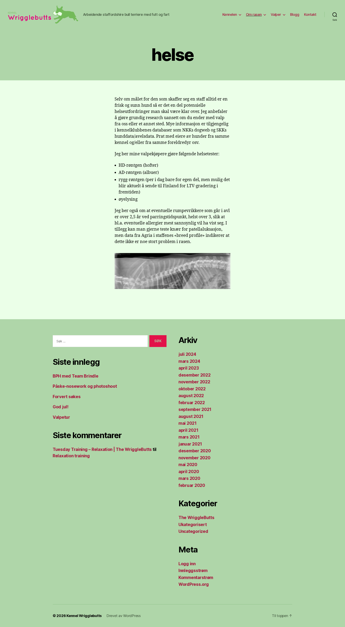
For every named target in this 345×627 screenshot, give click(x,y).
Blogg (294, 14)
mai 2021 (187, 423)
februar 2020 (191, 485)
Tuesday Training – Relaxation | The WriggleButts (102, 449)
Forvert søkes (67, 396)
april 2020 (188, 471)
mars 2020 (189, 478)
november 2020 (194, 457)
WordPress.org (193, 584)
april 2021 (188, 430)
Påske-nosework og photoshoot (85, 386)
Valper (276, 14)
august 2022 (191, 395)
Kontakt (310, 14)
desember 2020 (194, 450)
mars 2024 (189, 361)
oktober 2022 (192, 388)
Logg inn (187, 563)
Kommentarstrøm (195, 577)
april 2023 (188, 368)
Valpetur (61, 417)
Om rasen (254, 14)
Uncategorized (193, 531)
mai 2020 (187, 464)
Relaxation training (71, 455)
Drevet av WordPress (123, 616)
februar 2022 (191, 402)
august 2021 (190, 416)
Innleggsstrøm (193, 570)
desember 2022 (194, 375)
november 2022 (194, 381)
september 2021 (194, 409)
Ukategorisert (192, 524)
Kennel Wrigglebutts (84, 616)
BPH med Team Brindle (75, 376)
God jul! (60, 406)
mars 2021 (189, 437)
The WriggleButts (196, 517)
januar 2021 (190, 444)
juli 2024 (187, 354)
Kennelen (229, 14)
